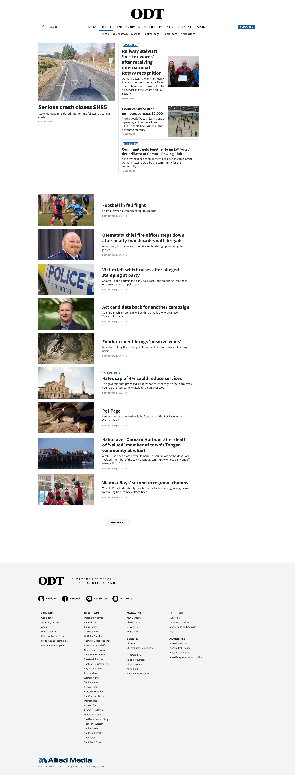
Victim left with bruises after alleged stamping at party (140, 272)
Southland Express (93, 742)
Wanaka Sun (90, 705)
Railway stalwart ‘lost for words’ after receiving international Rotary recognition (142, 62)
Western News (91, 678)
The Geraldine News (94, 659)
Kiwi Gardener (134, 618)
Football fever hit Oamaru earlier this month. (129, 211)
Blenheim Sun (91, 622)
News (92, 27)
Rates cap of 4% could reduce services (142, 378)
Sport (202, 27)
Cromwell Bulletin (93, 710)
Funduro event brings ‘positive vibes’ (141, 341)
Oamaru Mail (90, 701)
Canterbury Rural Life (95, 655)
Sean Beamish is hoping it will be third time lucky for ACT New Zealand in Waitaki (140, 315)
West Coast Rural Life (95, 645)
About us (45, 627)
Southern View (91, 682)
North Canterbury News (96, 650)
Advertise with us (178, 643)
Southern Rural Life (94, 733)
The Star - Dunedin (93, 724)
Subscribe (246, 27)
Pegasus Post (90, 673)
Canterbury (124, 27)
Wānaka (135, 34)
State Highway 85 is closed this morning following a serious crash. (74, 115)
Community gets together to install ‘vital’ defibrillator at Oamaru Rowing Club (156, 152)
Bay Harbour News (93, 668)
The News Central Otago (96, 719)
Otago (106, 27)
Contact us (47, 618)
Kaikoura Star (91, 627)
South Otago (170, 34)
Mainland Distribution (138, 673)
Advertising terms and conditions (186, 657)
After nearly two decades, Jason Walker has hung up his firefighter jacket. (143, 248)
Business (166, 27)
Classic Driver (134, 622)
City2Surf (131, 643)
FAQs (171, 631)
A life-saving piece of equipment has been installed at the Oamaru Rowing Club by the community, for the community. (157, 163)
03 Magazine (133, 627)
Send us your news (50, 622)
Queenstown (120, 34)
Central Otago (151, 34)
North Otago (188, 34)
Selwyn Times (91, 687)
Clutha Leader (91, 728)
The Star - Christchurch (96, 664)
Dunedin (105, 34)
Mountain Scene (92, 714)
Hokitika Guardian (93, 636)
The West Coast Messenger (97, 641)
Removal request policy (53, 645)
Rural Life (147, 27)
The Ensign (89, 737)
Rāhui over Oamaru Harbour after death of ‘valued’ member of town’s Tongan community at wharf (144, 445)
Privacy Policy (48, 631)
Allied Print (132, 669)
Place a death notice (179, 648)
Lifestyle (185, 27)
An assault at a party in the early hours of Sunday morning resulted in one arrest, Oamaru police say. (145, 283)
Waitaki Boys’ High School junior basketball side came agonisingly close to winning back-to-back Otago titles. (145, 490)
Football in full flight (124, 205)
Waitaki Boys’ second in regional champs (145, 482)
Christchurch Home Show (140, 648)
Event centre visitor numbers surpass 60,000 (142, 111)
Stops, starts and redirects (182, 627)
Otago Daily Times (93, 618)
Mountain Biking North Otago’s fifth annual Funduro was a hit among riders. (144, 349)
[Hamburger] (42, 27)
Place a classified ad (179, 652)
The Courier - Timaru (94, 696)
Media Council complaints (54, 641)
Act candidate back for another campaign (145, 307)
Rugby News (133, 631)
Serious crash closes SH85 (72, 107)
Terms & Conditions (179, 622)
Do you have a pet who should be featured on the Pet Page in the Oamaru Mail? (142, 418)
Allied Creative (134, 664)
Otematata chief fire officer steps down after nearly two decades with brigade (143, 238)
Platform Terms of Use (52, 636)
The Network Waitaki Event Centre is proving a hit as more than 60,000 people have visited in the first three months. (143, 124)
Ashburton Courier (93, 691)
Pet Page (111, 411)
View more (117, 522)
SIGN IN (53, 27)
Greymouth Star (92, 631)
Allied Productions (136, 660)
